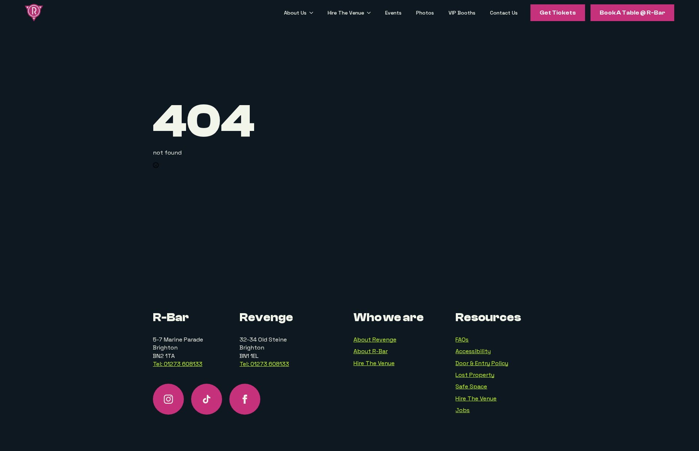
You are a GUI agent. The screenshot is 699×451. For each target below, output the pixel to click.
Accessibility (473, 351)
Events (393, 12)
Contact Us (504, 12)
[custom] (206, 399)
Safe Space (471, 386)
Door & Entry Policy (481, 363)
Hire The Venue (346, 12)
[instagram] (168, 399)
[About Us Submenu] (313, 13)
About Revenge (375, 339)
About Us (295, 12)
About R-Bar (371, 351)
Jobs (462, 410)
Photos (425, 12)
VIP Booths (462, 12)
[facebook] (244, 399)
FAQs (462, 339)
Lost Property (474, 375)
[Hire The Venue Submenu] (371, 13)
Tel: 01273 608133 (177, 364)
